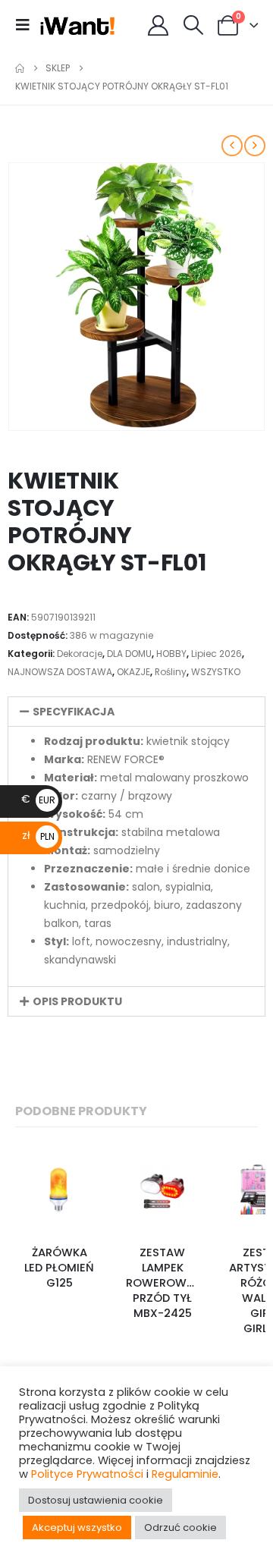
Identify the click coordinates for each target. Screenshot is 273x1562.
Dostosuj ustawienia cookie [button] (95, 1500)
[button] (27, 25)
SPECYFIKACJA (74, 711)
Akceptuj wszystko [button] (77, 1527)
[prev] (232, 145)
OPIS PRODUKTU (77, 1001)
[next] (254, 145)
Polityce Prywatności (87, 1474)
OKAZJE (133, 671)
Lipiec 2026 (216, 653)
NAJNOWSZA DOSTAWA (60, 671)
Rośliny (171, 671)
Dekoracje (79, 653)
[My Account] (158, 25)
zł (38, 835)
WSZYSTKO (215, 671)
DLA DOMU (129, 653)
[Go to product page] (59, 1190)
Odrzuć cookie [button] (180, 1527)
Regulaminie (185, 1474)
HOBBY (171, 653)
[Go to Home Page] (19, 68)
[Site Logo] (77, 25)
